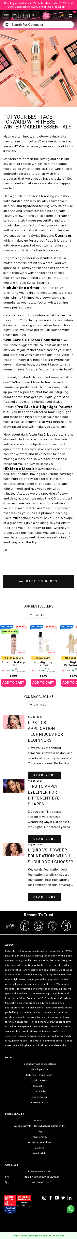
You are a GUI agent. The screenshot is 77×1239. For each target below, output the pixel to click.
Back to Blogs (41, 581)
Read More (44, 775)
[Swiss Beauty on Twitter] (63, 1197)
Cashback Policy (39, 1080)
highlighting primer (43, 664)
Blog (39, 1131)
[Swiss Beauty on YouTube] (57, 1197)
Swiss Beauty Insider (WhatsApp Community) (39, 1125)
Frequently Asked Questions (39, 1063)
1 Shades (20, 652)
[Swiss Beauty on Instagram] (44, 1197)
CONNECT (12, 1164)
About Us (39, 1120)
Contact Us (39, 1085)
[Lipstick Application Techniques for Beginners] (13, 722)
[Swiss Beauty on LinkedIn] (69, 1197)
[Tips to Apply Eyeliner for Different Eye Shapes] (13, 786)
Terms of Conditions (39, 1142)
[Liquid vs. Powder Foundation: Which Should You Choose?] (13, 849)
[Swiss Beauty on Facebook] (51, 1197)
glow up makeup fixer (13, 664)
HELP (8, 1057)
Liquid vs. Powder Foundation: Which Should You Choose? (50, 856)
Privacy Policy (39, 1136)
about (10, 944)
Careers (39, 1147)
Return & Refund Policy (39, 1074)
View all (38, 615)
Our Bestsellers (38, 606)
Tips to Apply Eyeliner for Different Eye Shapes (44, 795)
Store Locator (39, 1096)
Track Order (40, 1091)
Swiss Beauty (14, 1113)
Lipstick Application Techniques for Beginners (45, 731)
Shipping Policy (39, 1069)
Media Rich (39, 1153)
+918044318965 (42, 1182)
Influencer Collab (39, 1102)
